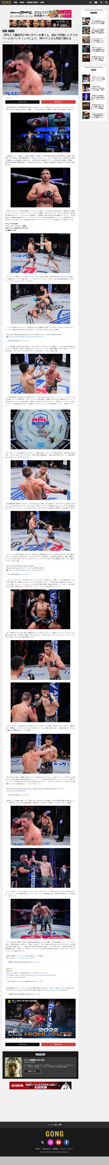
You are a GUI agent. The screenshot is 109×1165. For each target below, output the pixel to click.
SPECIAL (22, 2)
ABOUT (37, 1149)
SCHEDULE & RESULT (32, 2)
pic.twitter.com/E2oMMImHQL (16, 791)
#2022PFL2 (42, 334)
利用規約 (55, 1149)
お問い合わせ (46, 1149)
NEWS (15, 2)
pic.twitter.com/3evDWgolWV (58, 990)
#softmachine (41, 975)
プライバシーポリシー (67, 1149)
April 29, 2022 (24, 341)
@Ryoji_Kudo (10, 973)
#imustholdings (51, 975)
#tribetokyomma (31, 975)
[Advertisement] (40, 1105)
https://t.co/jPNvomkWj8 (16, 337)
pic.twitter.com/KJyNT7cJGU (34, 337)
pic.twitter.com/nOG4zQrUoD (34, 570)
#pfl (24, 975)
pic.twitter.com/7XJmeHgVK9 (15, 977)
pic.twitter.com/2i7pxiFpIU (26, 958)
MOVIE (42, 2)
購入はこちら (32, 1071)
